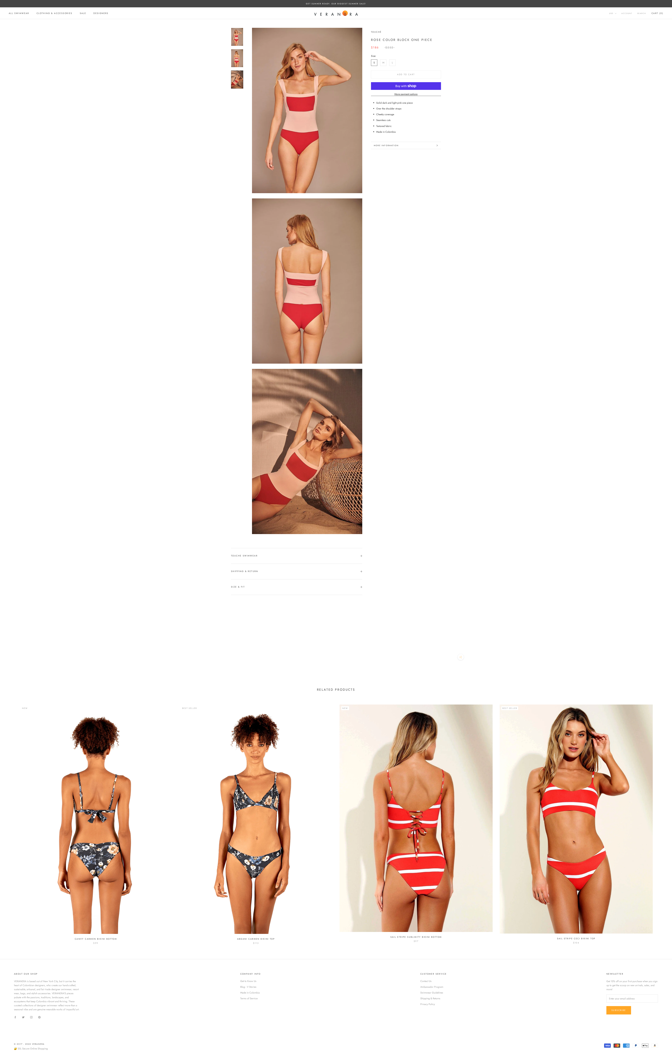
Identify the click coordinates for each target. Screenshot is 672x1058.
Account (626, 13)
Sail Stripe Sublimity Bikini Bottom (416, 937)
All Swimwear (19, 13)
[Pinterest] (39, 1017)
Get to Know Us (248, 981)
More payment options (406, 94)
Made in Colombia (250, 992)
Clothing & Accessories (54, 13)
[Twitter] (23, 1017)
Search (641, 13)
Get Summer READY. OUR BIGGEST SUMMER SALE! (336, 3)
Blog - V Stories (248, 987)
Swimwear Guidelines (431, 992)
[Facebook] (15, 1017)
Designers (100, 13)
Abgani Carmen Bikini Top (256, 939)
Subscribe (618, 1010)
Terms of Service (249, 998)
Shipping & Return (244, 571)
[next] (661, 821)
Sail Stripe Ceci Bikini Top (576, 938)
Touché (376, 32)
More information (386, 145)
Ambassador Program (431, 987)
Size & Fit (238, 586)
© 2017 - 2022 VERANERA (29, 1044)
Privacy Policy (427, 1004)
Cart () (657, 13)
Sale (83, 13)
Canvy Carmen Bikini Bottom (96, 939)
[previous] (11, 821)
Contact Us (426, 981)
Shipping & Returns (430, 998)
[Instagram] (31, 1017)
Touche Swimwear (244, 555)
